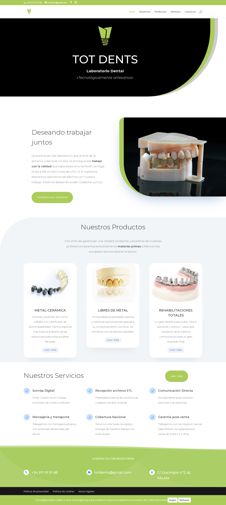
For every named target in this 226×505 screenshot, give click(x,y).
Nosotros (144, 12)
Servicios (176, 12)
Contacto (190, 12)
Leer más (50, 349)
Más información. (158, 500)
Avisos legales (86, 491)
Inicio (132, 12)
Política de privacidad (36, 491)
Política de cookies (63, 491)
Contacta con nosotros (52, 197)
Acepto (172, 500)
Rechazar (184, 500)
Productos (160, 12)
